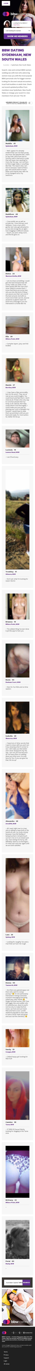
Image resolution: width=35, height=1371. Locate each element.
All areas (6, 1364)
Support (6, 1358)
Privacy (6, 1355)
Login (6, 3)
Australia (6, 65)
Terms (6, 1352)
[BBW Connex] (16, 19)
